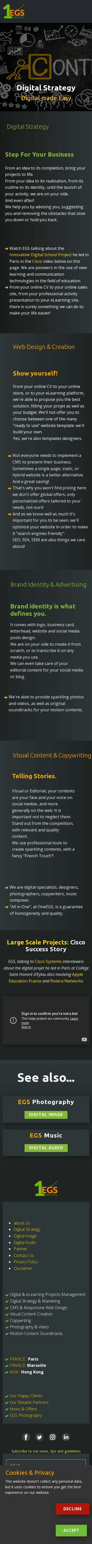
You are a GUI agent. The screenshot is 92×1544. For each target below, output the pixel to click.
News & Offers (23, 1409)
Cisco (37, 261)
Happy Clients (30, 1396)
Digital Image (46, 1114)
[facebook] (26, 1437)
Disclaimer (23, 1268)
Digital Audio (25, 1242)
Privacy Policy (26, 1261)
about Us (22, 1223)
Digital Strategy (27, 1229)
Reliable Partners (33, 1402)
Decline (72, 1509)
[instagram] (53, 1437)
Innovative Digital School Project (40, 254)
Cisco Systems (48, 961)
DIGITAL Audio (46, 1147)
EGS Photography (26, 1415)
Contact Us (24, 1255)
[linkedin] (66, 1437)
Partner (20, 1249)
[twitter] (39, 1437)
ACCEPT (71, 1530)
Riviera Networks (66, 981)
